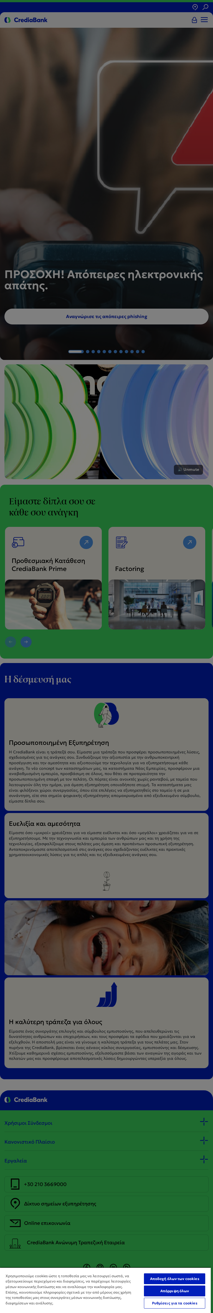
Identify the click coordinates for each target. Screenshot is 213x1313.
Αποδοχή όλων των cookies (174, 1278)
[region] (105, 1290)
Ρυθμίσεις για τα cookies (174, 1303)
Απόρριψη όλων (174, 1291)
